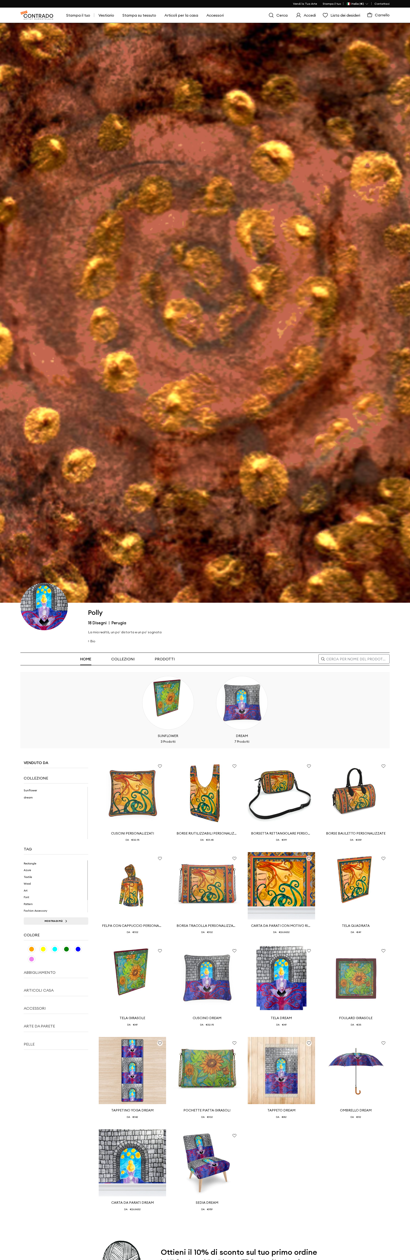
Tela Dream (281, 1018)
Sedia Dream (207, 1202)
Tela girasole (132, 1018)
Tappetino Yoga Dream (132, 1110)
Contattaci (382, 3)
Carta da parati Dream (132, 1202)
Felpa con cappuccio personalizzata (132, 926)
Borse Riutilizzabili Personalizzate (207, 833)
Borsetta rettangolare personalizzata (281, 833)
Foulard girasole (356, 1018)
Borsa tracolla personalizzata (207, 926)
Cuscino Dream (207, 1018)
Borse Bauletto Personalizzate (356, 833)
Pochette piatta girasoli (206, 1110)
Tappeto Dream (281, 1110)
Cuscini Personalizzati (132, 833)
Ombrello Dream (356, 1110)
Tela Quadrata (356, 926)
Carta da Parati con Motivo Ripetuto (281, 926)
